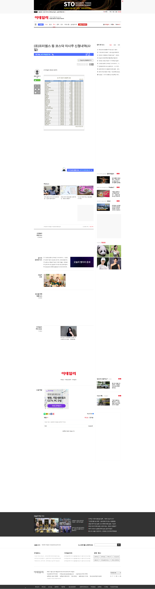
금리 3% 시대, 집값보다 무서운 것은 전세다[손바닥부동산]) (58, 264)
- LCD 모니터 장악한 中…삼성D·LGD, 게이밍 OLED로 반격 (47, 558)
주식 (54, 24)
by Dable (40, 297)
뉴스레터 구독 (85, 226)
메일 (35, 89)
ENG (106, 11)
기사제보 (106, 586)
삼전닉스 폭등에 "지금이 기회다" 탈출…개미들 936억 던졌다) (58, 262)
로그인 (119, 11)
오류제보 (99, 586)
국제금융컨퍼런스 (105, 560)
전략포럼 (103, 556)
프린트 (38, 89)
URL (38, 92)
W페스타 (109, 556)
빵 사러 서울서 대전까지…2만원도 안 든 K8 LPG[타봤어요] (103, 531)
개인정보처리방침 (114, 586)
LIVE (36, 11)
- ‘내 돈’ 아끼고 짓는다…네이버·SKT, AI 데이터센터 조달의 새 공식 (47, 556)
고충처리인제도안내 (84, 586)
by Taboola (40, 237)
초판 (116, 11)
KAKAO (35, 92)
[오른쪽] (64, 275)
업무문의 (56, 586)
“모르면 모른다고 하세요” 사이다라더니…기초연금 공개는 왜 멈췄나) (60, 257)
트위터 (38, 86)
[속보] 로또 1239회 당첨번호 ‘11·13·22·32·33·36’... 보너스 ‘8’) (58, 266)
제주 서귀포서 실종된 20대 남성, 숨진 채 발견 (99, 528)
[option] (64, 12)
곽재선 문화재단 (115, 560)
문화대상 (96, 556)
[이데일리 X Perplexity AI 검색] (64, 54)
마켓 (112, 24)
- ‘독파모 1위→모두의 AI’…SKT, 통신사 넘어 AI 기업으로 (46, 560)
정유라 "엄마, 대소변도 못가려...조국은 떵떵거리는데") (57, 260)
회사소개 (37, 586)
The (117, 24)
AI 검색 (40, 24)
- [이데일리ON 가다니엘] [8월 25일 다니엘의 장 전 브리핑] (77, 556)
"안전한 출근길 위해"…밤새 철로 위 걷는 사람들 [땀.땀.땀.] (103, 521)
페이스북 (35, 86)
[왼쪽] (63, 275)
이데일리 (49, 17)
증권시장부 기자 (37, 76)
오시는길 (50, 586)
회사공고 (44, 586)
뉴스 (111, 45)
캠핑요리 (96, 560)
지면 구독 (91, 226)
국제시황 (66, 24)
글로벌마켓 (74, 24)
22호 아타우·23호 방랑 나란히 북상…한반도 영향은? (101, 526)
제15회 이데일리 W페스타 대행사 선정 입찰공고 (53, 544)
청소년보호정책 (72, 586)
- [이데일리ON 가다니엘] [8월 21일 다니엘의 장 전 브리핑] (77, 560)
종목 (58, 24)
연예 (119, 45)
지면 (113, 11)
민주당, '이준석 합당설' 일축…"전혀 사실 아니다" (100, 518)
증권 (50, 24)
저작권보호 (93, 586)
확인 (119, 544)
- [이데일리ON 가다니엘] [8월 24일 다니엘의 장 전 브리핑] (77, 558)
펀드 (62, 24)
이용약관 (63, 586)
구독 (110, 11)
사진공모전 (116, 556)
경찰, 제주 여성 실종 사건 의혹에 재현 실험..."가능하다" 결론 (103, 523)
